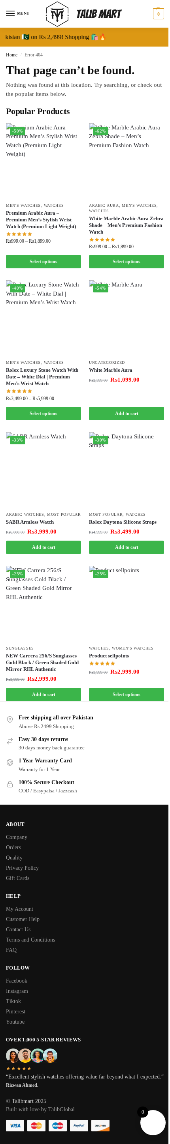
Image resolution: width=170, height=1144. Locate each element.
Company (16, 837)
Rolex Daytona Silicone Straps (123, 522)
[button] (157, 13)
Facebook (16, 981)
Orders (13, 847)
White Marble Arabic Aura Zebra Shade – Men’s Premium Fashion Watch (126, 225)
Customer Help (23, 919)
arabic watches (25, 514)
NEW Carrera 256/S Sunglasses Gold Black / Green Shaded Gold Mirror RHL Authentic (42, 662)
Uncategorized (107, 362)
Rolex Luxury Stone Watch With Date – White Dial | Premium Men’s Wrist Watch (42, 376)
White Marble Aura (110, 370)
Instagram (17, 991)
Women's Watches (133, 648)
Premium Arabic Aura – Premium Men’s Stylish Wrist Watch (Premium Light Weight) (41, 219)
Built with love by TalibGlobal (40, 1109)
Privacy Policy (22, 868)
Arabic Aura (104, 205)
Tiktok (13, 1001)
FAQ (11, 950)
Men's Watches (23, 205)
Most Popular (64, 514)
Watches (54, 205)
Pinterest (15, 1012)
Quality (14, 858)
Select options (43, 261)
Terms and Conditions (30, 940)
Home (11, 55)
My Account (19, 909)
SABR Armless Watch (30, 522)
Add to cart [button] (126, 413)
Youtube (15, 1022)
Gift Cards (17, 878)
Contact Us (18, 929)
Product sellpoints (109, 656)
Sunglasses (20, 648)
